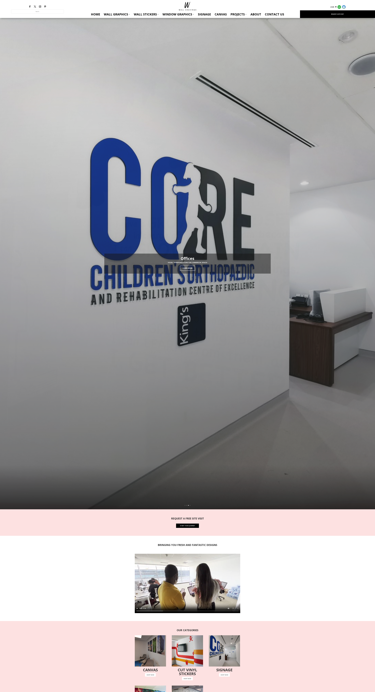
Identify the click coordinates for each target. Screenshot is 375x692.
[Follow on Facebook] (30, 6)
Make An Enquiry (187, 268)
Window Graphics (177, 14)
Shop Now (150, 675)
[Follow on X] (35, 6)
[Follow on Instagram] (40, 6)
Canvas (221, 14)
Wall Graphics (116, 14)
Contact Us (274, 14)
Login (332, 7)
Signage (204, 14)
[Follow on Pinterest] (45, 6)
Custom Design (187, 258)
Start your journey (187, 526)
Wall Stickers (145, 14)
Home (95, 14)
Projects (237, 14)
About (255, 14)
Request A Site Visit (337, 14)
